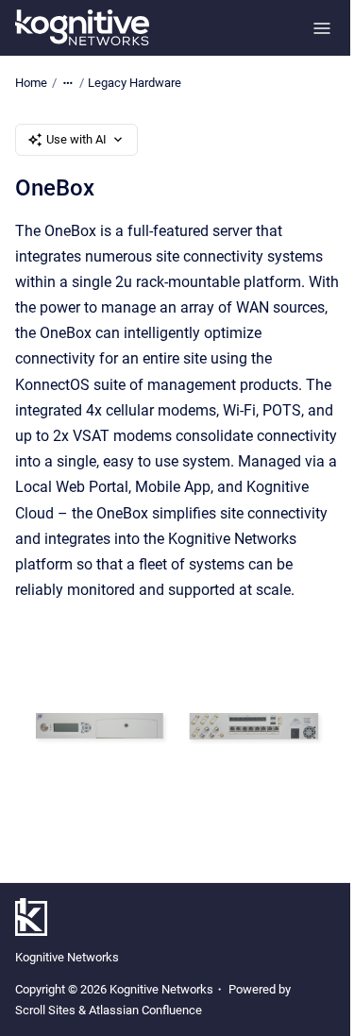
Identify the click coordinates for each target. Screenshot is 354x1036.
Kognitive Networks (67, 957)
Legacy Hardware (134, 83)
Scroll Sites (45, 1010)
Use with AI (76, 139)
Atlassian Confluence (145, 1010)
